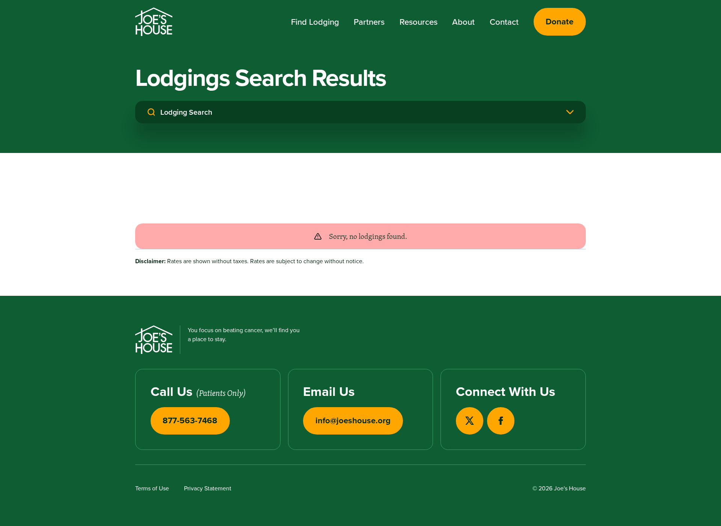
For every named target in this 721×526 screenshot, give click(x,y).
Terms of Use (152, 488)
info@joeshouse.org (353, 420)
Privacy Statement (207, 488)
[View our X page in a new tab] (469, 421)
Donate (559, 21)
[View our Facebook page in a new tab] (500, 421)
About (463, 22)
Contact (504, 22)
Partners (369, 22)
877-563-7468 (190, 420)
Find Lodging (315, 22)
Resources (418, 22)
